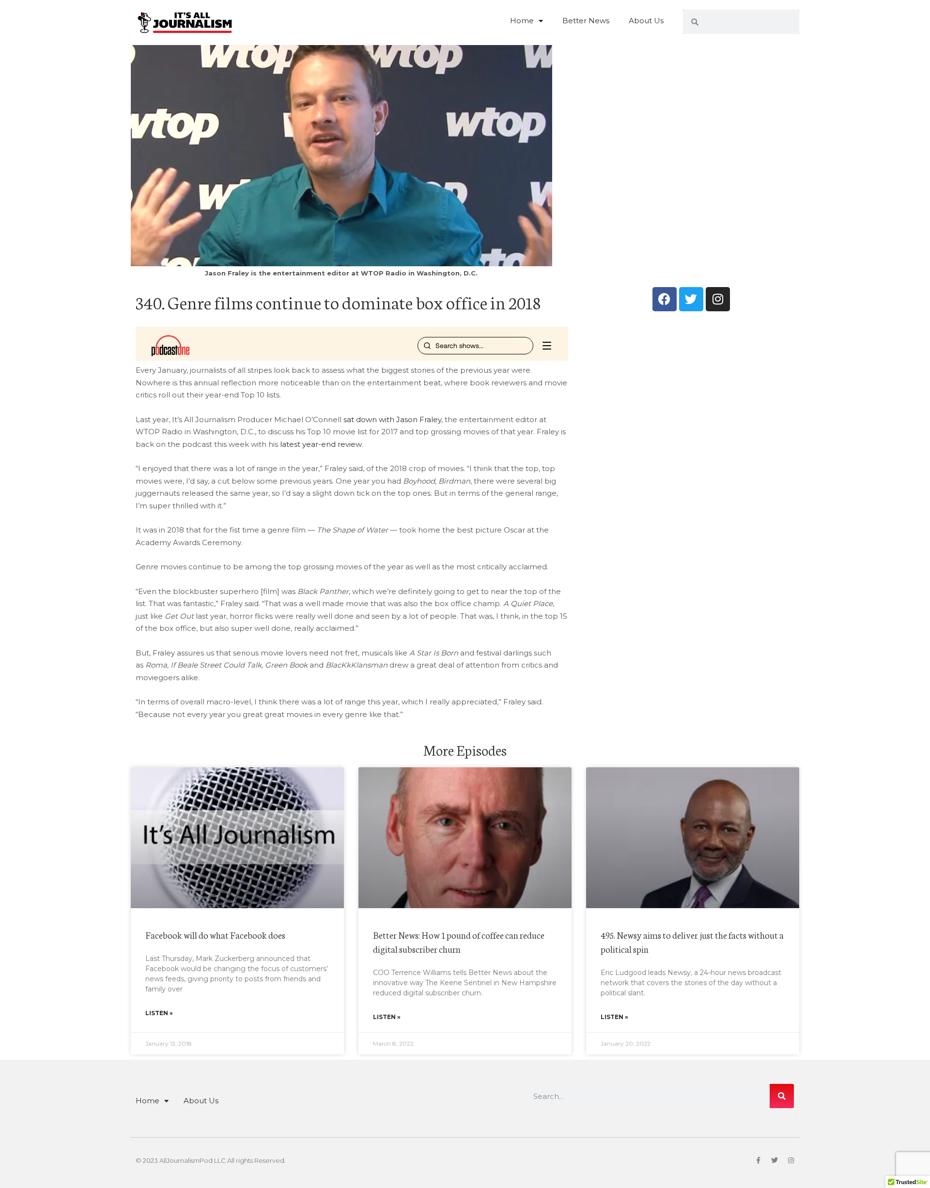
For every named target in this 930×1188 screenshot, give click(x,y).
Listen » (159, 1013)
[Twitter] (691, 299)
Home (522, 20)
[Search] (782, 1096)
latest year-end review (320, 444)
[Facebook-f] (758, 1160)
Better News (585, 20)
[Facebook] (664, 299)
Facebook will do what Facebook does (215, 934)
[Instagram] (718, 299)
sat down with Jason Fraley (392, 419)
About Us (646, 20)
